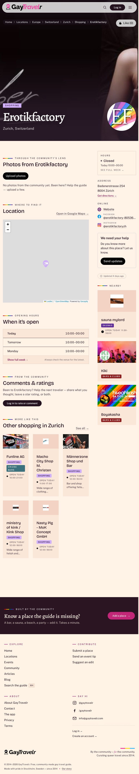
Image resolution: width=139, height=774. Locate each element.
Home (8, 22)
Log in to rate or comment (22, 403)
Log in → (77, 731)
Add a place (121, 615)
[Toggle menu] (130, 7)
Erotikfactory (98, 22)
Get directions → (107, 195)
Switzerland (52, 22)
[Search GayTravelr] (104, 7)
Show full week (17, 359)
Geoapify (84, 301)
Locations (22, 22)
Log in (117, 7)
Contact (9, 708)
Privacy (9, 720)
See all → (82, 428)
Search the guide (18, 685)
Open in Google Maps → (72, 213)
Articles (9, 674)
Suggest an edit (83, 662)
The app (9, 714)
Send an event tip (84, 656)
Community (12, 668)
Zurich (66, 22)
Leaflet (49, 301)
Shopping (80, 22)
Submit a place (82, 650)
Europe (36, 22)
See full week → (112, 170)
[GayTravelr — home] (20, 753)
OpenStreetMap (62, 301)
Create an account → (84, 736)
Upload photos (16, 176)
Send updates (113, 261)
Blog (7, 679)
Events (8, 662)
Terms (8, 726)
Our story (66, 768)
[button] (46, 263)
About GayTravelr (16, 702)
